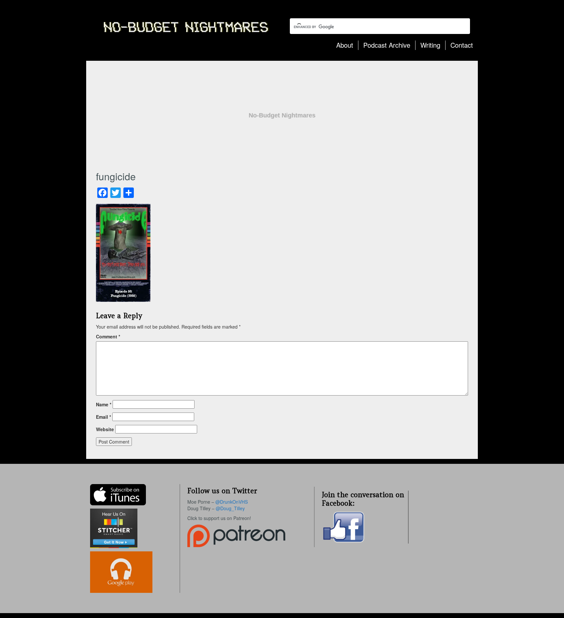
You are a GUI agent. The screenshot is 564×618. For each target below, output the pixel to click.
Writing (430, 45)
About (344, 45)
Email (103, 417)
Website (105, 429)
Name (103, 404)
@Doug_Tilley (230, 508)
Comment (108, 336)
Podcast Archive (386, 45)
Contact (461, 45)
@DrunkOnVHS (231, 501)
